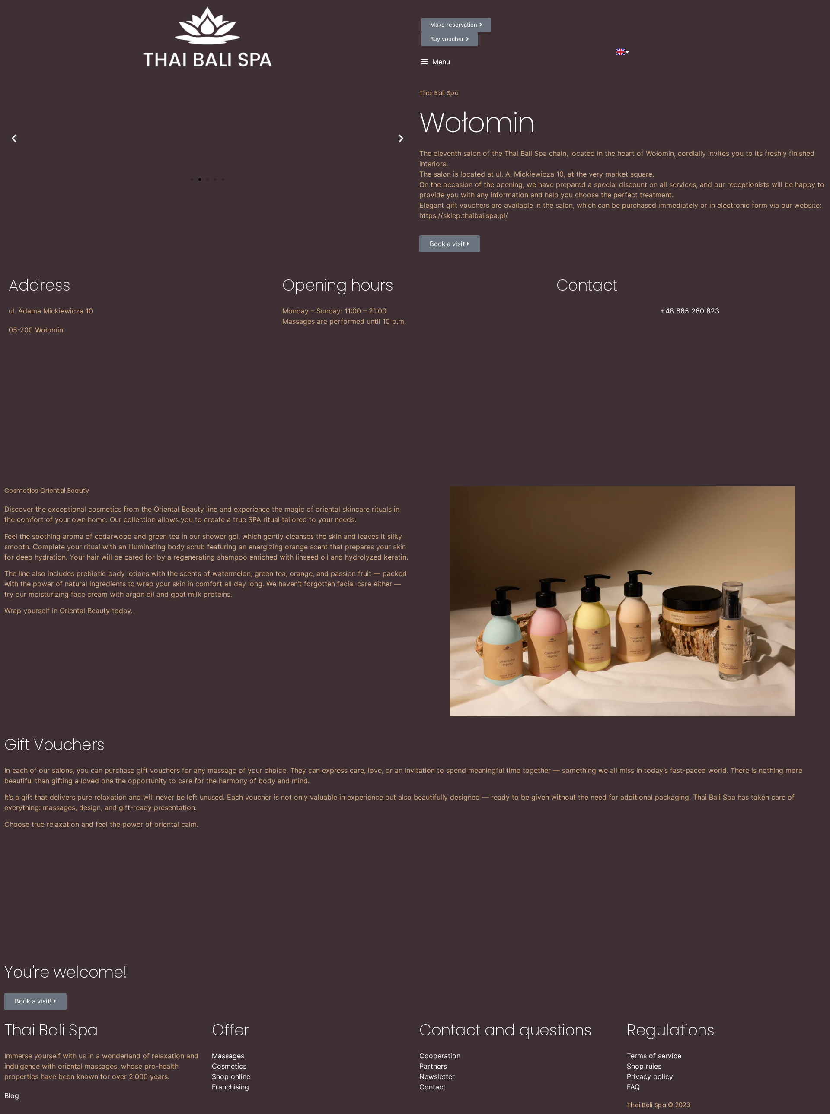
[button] (192, 179)
